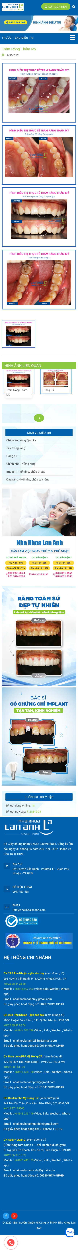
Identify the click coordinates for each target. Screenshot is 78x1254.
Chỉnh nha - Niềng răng (21, 464)
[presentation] (3, 385)
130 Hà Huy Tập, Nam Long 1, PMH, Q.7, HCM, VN (34, 1061)
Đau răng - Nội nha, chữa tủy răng (28, 479)
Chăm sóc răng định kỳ (21, 440)
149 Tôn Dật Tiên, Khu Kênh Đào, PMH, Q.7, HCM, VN (36, 1103)
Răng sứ (11, 456)
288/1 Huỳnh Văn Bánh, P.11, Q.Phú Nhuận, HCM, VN (36, 1020)
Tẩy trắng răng (15, 448)
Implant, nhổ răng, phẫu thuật (25, 471)
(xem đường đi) (54, 973)
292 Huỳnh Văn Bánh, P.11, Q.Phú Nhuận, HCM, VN (35, 978)
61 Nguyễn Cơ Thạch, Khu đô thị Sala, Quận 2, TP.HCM (37, 1150)
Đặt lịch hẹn (57, 6)
